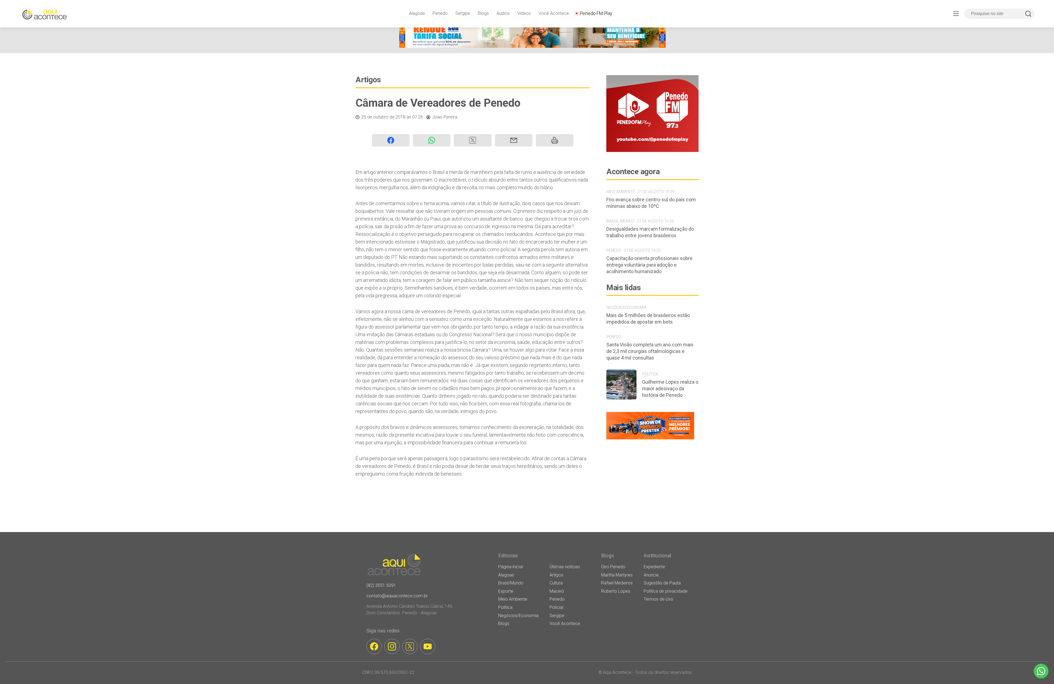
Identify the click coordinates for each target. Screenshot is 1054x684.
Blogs (483, 13)
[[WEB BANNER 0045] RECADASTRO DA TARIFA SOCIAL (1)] (532, 46)
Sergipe (462, 13)
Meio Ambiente (512, 599)
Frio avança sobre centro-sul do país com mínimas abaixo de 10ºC (651, 203)
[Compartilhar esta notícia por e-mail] (513, 140)
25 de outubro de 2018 (383, 117)
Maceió (557, 591)
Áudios (503, 13)
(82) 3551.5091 (381, 585)
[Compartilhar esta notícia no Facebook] (391, 140)
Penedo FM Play (596, 13)
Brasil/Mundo (510, 583)
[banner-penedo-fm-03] (652, 150)
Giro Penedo (613, 566)
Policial (556, 607)
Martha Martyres (617, 575)
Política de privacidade (666, 591)
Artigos (368, 79)
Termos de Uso (658, 599)
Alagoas (417, 13)
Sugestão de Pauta (662, 583)
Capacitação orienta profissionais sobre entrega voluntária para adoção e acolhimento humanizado (649, 264)
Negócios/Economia (518, 615)
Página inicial (510, 566)
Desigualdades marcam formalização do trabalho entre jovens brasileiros (650, 232)
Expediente (654, 566)
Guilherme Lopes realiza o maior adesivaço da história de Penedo (670, 388)
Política (505, 607)
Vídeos (524, 13)
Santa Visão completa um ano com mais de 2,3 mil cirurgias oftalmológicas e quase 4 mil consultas (650, 351)
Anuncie (651, 575)
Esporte (505, 591)
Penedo (440, 13)
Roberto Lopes (615, 591)
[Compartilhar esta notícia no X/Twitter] (472, 140)
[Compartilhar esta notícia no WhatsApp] (431, 140)
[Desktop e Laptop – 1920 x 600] (650, 439)
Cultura (556, 583)
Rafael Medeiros (617, 583)
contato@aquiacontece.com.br (397, 595)
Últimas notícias (565, 566)
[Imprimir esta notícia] (554, 140)
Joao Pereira (444, 117)
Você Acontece (554, 13)
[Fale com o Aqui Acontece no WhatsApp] (1041, 671)
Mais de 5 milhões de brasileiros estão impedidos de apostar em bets (648, 318)
